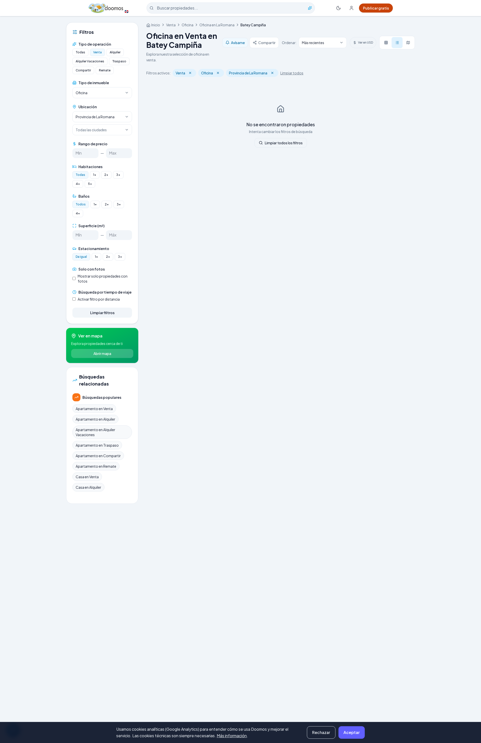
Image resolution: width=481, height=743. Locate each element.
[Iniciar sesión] (351, 8)
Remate (104, 70)
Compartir (83, 70)
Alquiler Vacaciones (90, 61)
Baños (83, 196)
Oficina (187, 25)
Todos (81, 204)
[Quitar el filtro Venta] (190, 73)
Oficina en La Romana (216, 25)
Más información (232, 735)
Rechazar (321, 732)
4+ (78, 184)
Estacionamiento (93, 248)
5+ (90, 184)
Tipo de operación (94, 44)
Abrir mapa (102, 353)
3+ (118, 175)
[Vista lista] (397, 42)
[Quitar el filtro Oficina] (218, 73)
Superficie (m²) (91, 225)
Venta (97, 52)
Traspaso (119, 61)
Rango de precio (92, 144)
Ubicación (87, 106)
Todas (80, 52)
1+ (94, 175)
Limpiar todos (291, 73)
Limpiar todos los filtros (284, 143)
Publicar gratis (376, 8)
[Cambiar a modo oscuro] (338, 8)
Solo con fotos (91, 269)
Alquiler (115, 52)
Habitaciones (90, 166)
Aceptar (351, 732)
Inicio (155, 25)
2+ (106, 175)
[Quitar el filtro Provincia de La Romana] (272, 73)
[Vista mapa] (408, 42)
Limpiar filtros (102, 312)
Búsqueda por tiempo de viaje (105, 292)
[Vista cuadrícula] (386, 42)
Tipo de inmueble (93, 82)
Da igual (81, 257)
